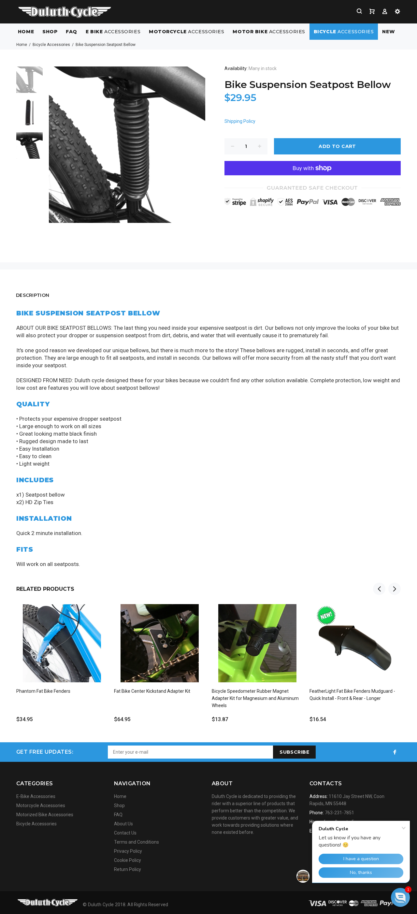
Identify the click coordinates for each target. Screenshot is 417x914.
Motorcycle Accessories (40, 805)
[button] (400, 897)
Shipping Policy (239, 121)
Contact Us (125, 832)
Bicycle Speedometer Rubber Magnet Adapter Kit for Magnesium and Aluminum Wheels (255, 698)
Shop (119, 805)
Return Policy (127, 869)
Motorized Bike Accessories (44, 814)
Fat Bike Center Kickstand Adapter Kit (152, 691)
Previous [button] (379, 589)
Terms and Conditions (136, 842)
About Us (123, 823)
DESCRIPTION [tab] (32, 295)
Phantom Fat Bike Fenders (43, 691)
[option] (29, 82)
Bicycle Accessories (51, 44)
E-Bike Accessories (35, 796)
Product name (54, 888)
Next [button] (394, 589)
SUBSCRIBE (294, 752)
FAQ (118, 814)
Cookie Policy (127, 860)
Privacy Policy (128, 851)
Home (21, 44)
